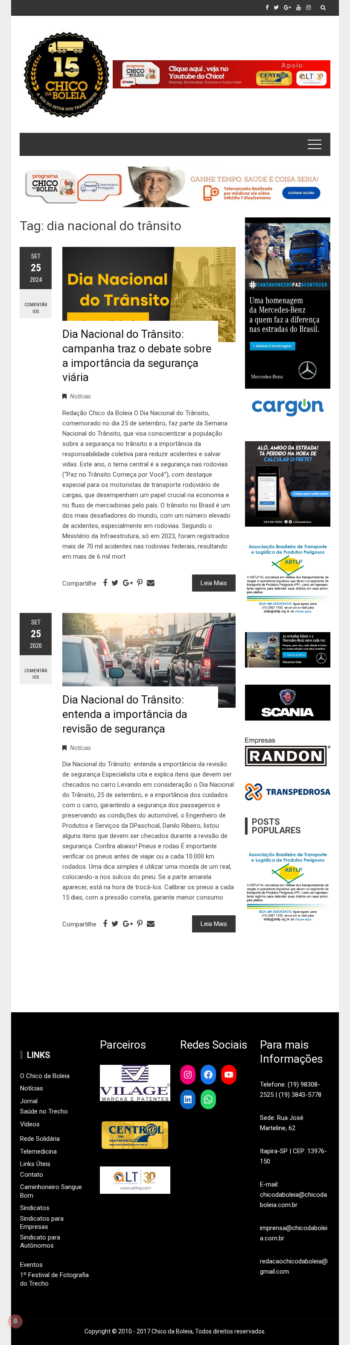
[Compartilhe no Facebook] (105, 583)
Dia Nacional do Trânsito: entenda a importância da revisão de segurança (124, 714)
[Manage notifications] (15, 1321)
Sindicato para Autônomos (40, 1242)
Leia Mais (214, 583)
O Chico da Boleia (45, 1076)
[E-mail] (151, 583)
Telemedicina (38, 1151)
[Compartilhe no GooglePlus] (128, 583)
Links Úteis (35, 1164)
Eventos (31, 1265)
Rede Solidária (40, 1139)
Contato (31, 1174)
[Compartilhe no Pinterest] (140, 583)
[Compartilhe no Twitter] (115, 583)
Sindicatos (35, 1208)
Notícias (80, 396)
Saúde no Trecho (44, 1111)
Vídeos (30, 1124)
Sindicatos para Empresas (42, 1223)
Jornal (29, 1101)
